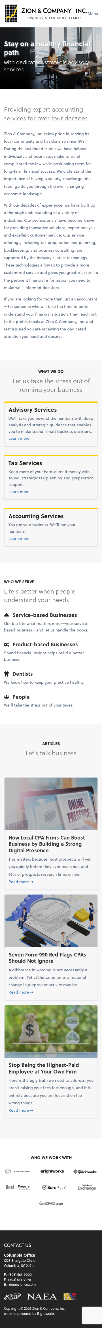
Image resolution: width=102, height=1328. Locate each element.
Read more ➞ (51, 881)
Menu (93, 14)
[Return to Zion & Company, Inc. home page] (46, 13)
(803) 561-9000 (20, 1274)
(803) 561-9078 (19, 1279)
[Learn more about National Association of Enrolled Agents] (42, 1296)
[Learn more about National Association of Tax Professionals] (12, 1296)
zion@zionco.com (22, 1284)
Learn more (31, 438)
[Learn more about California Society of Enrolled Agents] (69, 1296)
